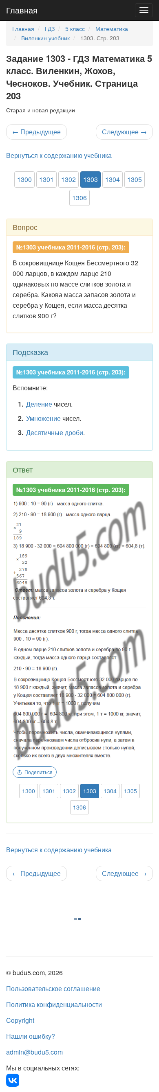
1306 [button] (79, 197)
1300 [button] (24, 179)
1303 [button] (90, 179)
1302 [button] (68, 179)
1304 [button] (112, 179)
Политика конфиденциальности (54, 1004)
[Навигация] (144, 10)
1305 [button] (134, 179)
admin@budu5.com (34, 1052)
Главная (22, 10)
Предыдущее (36, 131)
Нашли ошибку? (30, 1036)
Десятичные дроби (54, 432)
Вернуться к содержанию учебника (59, 155)
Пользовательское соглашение (53, 988)
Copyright (20, 1020)
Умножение (43, 418)
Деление (39, 404)
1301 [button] (46, 179)
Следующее (124, 131)
